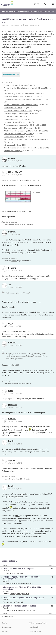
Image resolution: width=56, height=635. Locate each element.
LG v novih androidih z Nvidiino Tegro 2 (18, 110)
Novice (12, 573)
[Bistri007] (4, 233)
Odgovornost (6, 627)
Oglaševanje (34, 627)
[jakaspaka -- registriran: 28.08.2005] (4, 406)
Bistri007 (12, 232)
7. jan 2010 (13, 25)
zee (9, 284)
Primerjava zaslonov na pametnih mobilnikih (19, 125)
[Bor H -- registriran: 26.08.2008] (4, 442)
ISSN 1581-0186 (35, 631)
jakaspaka (12, 404)
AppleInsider (7, 31)
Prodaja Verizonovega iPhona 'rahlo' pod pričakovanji (23, 99)
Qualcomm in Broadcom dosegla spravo (18, 134)
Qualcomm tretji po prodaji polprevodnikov (19, 93)
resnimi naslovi (8, 531)
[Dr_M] (4, 324)
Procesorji (19, 573)
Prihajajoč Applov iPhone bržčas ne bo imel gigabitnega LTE (25, 88)
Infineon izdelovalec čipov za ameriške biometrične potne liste (26, 139)
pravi (17, 515)
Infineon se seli (9, 145)
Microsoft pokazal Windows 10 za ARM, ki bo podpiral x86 (22, 588)
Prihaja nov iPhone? (11, 116)
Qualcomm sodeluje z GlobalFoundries (18, 128)
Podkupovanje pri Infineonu (14, 136)
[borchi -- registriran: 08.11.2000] (4, 487)
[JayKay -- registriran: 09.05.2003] (4, 461)
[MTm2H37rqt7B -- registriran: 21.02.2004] (4, 173)
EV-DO (43, 59)
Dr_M (10, 323)
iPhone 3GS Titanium (11, 119)
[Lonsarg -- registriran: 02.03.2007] (4, 269)
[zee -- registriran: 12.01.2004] (4, 285)
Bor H (11, 441)
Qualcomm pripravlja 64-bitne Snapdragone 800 (23, 597)
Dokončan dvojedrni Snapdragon (16, 113)
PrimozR (5, 600)
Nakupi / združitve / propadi (25, 610)
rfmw (10, 390)
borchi (11, 486)
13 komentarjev (9, 74)
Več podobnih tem (6, 616)
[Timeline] (18, 197)
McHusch (6, 571)
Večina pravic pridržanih (37, 623)
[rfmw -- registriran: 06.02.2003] (4, 392)
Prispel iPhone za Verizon (13, 107)
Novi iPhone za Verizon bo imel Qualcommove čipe (27, 20)
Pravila (4, 623)
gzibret (17, 224)
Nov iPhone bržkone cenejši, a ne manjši (18, 96)
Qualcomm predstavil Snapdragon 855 (19, 568)
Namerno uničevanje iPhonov (14, 122)
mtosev (11, 158)
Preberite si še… (7, 82)
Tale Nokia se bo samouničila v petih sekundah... (21, 148)
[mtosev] (4, 159)
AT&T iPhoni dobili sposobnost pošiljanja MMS (20, 131)
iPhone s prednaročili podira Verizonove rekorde (21, 105)
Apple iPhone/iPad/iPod (32, 25)
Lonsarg (12, 268)
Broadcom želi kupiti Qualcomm (15, 85)
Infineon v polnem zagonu (13, 151)
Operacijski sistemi (22, 594)
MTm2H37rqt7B (15, 172)
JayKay (11, 460)
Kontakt (5, 631)
